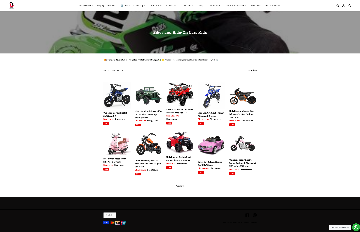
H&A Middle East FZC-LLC (235, 222)
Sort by (106, 70)
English (109, 215)
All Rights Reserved (250, 222)
